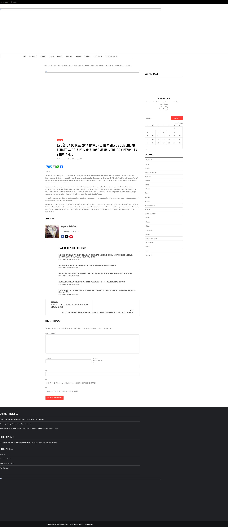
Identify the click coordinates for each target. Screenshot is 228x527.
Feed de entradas (5, 459)
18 (153, 139)
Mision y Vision (4, 2)
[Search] (136, 56)
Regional (43, 56)
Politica (147, 226)
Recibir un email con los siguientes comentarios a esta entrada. (70, 383)
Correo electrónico (97, 360)
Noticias (147, 201)
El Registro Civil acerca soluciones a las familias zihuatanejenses (69, 304)
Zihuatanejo (33, 56)
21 (169, 139)
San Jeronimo (149, 243)
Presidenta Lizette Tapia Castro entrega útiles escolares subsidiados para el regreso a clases (29, 428)
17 (147, 139)
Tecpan (147, 247)
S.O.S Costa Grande (151, 238)
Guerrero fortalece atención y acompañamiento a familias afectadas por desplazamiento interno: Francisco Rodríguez (95, 274)
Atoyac (147, 164)
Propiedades (149, 230)
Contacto (14, 2)
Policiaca (78, 56)
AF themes (89, 524)
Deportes (87, 56)
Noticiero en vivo (111, 56)
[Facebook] (162, 108)
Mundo (147, 193)
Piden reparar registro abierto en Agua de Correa (15, 424)
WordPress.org (4, 468)
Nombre (49, 358)
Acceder (2, 454)
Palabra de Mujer (150, 214)
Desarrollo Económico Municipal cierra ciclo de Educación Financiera (22, 419)
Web (47, 371)
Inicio (24, 56)
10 (147, 136)
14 (169, 136)
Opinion (59, 56)
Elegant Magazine (79, 524)
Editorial (147, 181)
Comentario (50, 333)
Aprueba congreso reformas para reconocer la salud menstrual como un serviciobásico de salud (97, 311)
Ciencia (147, 168)
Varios (146, 251)
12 (158, 136)
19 (158, 139)
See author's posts (69, 231)
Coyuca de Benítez (151, 172)
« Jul (146, 149)
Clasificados (97, 56)
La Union (147, 189)
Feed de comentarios (7, 463)
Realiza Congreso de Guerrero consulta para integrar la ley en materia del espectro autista (87, 265)
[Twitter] (166, 108)
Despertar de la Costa (65, 159)
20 (163, 139)
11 (153, 136)
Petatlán (147, 218)
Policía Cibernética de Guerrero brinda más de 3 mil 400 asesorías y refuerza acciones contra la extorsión (92, 282)
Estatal (52, 56)
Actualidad (148, 160)
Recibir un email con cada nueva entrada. (61, 391)
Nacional (69, 56)
